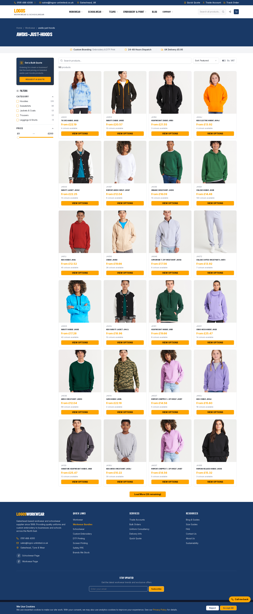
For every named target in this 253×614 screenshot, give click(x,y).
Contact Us (191, 533)
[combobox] (206, 61)
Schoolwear (78, 529)
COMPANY (167, 11)
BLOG (154, 11)
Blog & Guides (193, 519)
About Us (190, 538)
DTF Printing (79, 538)
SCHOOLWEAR (94, 11)
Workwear (30, 28)
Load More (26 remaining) (147, 494)
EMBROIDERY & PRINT (133, 11)
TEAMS (112, 11)
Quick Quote (135, 538)
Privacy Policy (160, 609)
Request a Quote (35, 79)
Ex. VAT (231, 60)
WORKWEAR (74, 11)
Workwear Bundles (82, 524)
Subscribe (156, 589)
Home (19, 28)
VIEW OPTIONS (80, 133)
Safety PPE (78, 548)
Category (22, 96)
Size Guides (192, 524)
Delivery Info (135, 533)
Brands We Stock (81, 552)
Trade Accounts (137, 519)
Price (19, 128)
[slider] (18, 137)
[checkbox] (17, 101)
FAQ (188, 529)
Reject (212, 608)
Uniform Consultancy (139, 529)
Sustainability (192, 543)
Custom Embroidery (82, 533)
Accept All (228, 608)
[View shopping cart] (236, 11)
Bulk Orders (135, 524)
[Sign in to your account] (230, 11)
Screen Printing (80, 543)
